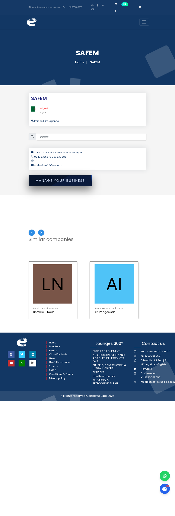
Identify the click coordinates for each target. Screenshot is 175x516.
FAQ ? (52, 370)
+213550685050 (74, 7)
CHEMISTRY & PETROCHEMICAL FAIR (105, 382)
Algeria (44, 108)
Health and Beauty (104, 376)
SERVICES (98, 372)
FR (116, 4)
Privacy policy (57, 378)
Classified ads (58, 354)
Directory (54, 346)
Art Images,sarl (105, 312)
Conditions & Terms (61, 374)
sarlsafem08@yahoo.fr (48, 165)
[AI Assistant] (165, 489)
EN (124, 4)
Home (79, 62)
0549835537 (42, 156)
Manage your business (60, 180)
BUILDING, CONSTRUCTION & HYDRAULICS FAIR (109, 367)
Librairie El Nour (43, 312)
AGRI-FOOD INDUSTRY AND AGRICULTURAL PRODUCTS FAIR (109, 358)
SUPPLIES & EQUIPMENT (106, 351)
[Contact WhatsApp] (165, 476)
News (52, 358)
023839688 (59, 156)
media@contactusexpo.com (158, 382)
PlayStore (146, 369)
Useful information (60, 362)
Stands (53, 366)
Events (53, 350)
